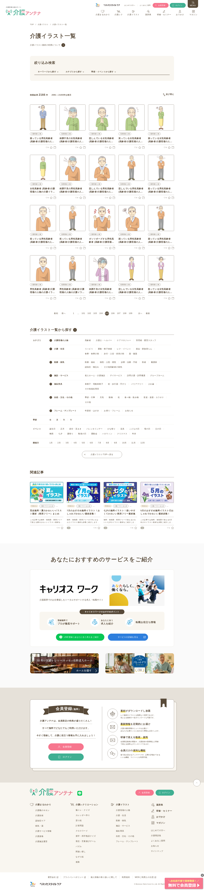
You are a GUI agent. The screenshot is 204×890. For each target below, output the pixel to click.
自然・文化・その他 (63, 397)
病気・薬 (39, 826)
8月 (107, 443)
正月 (62, 429)
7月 (99, 443)
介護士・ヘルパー (104, 340)
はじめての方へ (129, 5)
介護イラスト (123, 804)
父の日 (158, 429)
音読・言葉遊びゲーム (86, 841)
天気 (102, 397)
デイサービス (116, 376)
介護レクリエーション (87, 804)
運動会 (94, 434)
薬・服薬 (133, 354)
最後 (148, 313)
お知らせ (129, 411)
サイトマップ (157, 851)
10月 (124, 443)
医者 (144, 362)
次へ (140, 313)
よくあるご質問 (145, 5)
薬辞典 (159, 805)
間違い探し (81, 852)
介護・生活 (59, 349)
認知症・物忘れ (92, 367)
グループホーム (157, 376)
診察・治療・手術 (129, 362)
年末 (134, 434)
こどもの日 (134, 429)
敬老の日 (82, 434)
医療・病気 (59, 362)
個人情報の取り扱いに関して (104, 877)
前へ (64, 313)
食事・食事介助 (92, 354)
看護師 (154, 362)
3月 (67, 443)
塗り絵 (79, 820)
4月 (75, 443)
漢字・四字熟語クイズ (86, 836)
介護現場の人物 (36, 134)
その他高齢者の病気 (113, 367)
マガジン (160, 823)
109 (130, 313)
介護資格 (39, 836)
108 (125, 313)
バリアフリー (137, 384)
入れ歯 (151, 384)
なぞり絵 (80, 857)
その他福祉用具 (92, 389)
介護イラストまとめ (47, 506)
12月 (142, 443)
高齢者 (88, 340)
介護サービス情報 (43, 831)
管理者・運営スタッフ (146, 340)
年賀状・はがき (92, 411)
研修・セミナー (164, 811)
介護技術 (39, 815)
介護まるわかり (43, 804)
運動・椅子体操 (105, 349)
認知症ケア (40, 821)
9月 (115, 443)
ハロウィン (107, 434)
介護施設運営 (41, 841)
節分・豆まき (75, 429)
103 (95, 313)
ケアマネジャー (124, 340)
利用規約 (126, 877)
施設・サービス (61, 376)
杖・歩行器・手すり (117, 384)
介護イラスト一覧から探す (51, 330)
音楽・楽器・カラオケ (154, 397)
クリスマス (122, 434)
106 (113, 313)
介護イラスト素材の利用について (45, 45)
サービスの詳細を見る (128, 637)
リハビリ (89, 349)
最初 (56, 313)
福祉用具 (58, 384)
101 (83, 313)
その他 (88, 402)
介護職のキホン (42, 810)
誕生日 (52, 429)
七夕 (60, 434)
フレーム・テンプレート (65, 411)
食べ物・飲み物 (132, 397)
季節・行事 (90, 397)
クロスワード (82, 831)
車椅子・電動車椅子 (94, 384)
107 (119, 313)
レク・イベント (124, 349)
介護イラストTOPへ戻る (102, 454)
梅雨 (51, 434)
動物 (111, 397)
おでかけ (160, 817)
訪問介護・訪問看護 (136, 376)
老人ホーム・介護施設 (95, 376)
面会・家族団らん (144, 349)
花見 (122, 429)
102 (89, 313)
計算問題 (80, 826)
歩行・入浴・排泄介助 (114, 354)
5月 (83, 443)
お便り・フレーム (112, 411)
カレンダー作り (83, 815)
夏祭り (70, 434)
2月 (59, 443)
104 (101, 313)
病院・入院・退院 (108, 362)
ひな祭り (111, 429)
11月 (133, 443)
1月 (51, 443)
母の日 (147, 429)
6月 (91, 443)
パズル (79, 846)
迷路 (78, 862)
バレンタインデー (94, 429)
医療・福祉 (90, 362)
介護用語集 (156, 836)
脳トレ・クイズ (83, 810)
